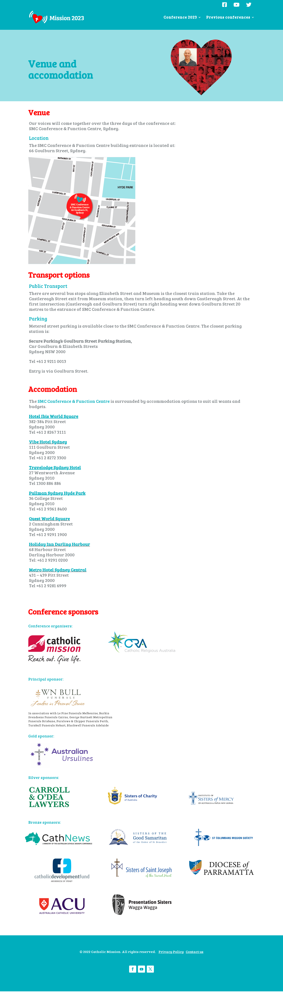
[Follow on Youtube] (141, 969)
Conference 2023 (180, 18)
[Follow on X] (150, 969)
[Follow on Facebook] (132, 969)
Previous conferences (228, 18)
